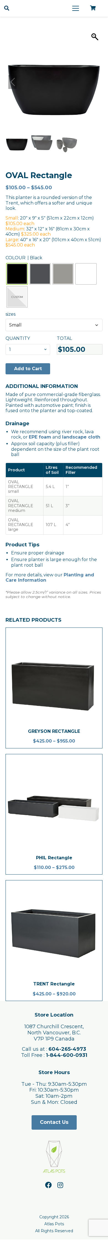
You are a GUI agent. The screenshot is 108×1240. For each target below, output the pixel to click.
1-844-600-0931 (66, 1055)
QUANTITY (18, 338)
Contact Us (54, 1122)
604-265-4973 (67, 1049)
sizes (11, 314)
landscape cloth (81, 437)
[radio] (17, 273)
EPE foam (40, 437)
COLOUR (15, 257)
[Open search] (6, 8)
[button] (95, 82)
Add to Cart (28, 368)
